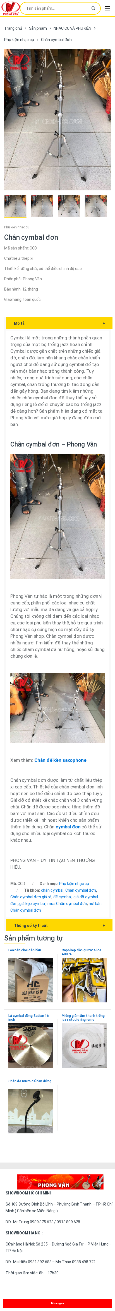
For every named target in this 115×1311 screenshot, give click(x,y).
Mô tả (59, 323)
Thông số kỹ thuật (59, 925)
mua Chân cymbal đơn (67, 903)
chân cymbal (52, 890)
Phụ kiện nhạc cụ (19, 39)
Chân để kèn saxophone (60, 760)
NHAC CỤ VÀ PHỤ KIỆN (72, 28)
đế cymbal (62, 897)
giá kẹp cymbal (32, 903)
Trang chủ (13, 28)
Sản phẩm (38, 28)
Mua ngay (57, 1303)
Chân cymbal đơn (80, 890)
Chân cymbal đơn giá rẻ (30, 897)
